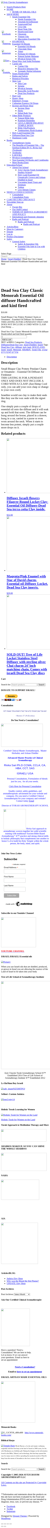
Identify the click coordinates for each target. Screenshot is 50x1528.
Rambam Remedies (26, 120)
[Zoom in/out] (2, 1523)
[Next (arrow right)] (5, 1526)
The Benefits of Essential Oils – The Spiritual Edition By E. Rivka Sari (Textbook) (28, 147)
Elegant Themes (20, 1516)
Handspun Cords (19, 138)
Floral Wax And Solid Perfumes (26, 61)
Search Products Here (16, 7)
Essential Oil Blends (21, 44)
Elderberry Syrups (20, 101)
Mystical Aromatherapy (22, 157)
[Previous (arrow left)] (2, 1526)
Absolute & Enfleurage (28, 22)
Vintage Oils (23, 36)
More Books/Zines (20, 162)
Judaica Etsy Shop (15, 1278)
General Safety (18, 241)
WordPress (6, 1518)
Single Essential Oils (21, 17)
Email (31, 801)
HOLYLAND (38, 347)
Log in (9, 234)
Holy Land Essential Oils (23, 133)
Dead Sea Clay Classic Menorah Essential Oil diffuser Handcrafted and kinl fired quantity (24, 332)
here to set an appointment (29, 1371)
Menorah (17, 349)
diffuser (18, 347)
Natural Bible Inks (26, 118)
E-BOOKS (17, 155)
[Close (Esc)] (10, 1523)
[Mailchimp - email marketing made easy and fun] (19, 906)
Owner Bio (17, 207)
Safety (9, 239)
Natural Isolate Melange (28, 56)
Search (41, 685)
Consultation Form (20, 197)
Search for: (6, 684)
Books (9, 140)
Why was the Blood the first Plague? (23, 1281)
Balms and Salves (20, 76)
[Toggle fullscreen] (5, 1523)
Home (4, 259)
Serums (21, 86)
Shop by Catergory (15, 229)
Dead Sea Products (26, 93)
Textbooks (16, 152)
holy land (27, 347)
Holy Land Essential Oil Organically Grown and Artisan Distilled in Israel (31, 177)
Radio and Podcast (20, 219)
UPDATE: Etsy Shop (16, 1283)
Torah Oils (36, 349)
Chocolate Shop (25, 49)
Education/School (14, 165)
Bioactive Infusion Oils (28, 69)
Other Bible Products (21, 115)
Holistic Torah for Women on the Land (18, 1119)
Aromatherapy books (21, 143)
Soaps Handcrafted (20, 73)
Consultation (17, 194)
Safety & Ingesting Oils (28, 244)
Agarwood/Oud (25, 24)
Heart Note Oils (25, 29)
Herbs (20, 110)
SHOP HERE (13, 14)
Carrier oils (17, 64)
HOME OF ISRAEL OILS (24, 12)
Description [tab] (12, 357)
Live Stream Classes (27, 190)
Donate (10, 231)
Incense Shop (24, 108)
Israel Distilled (14, 259)
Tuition (21, 187)
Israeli (40, 345)
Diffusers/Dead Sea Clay (23, 135)
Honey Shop (17, 98)
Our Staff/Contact (20, 209)
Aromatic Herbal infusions (29, 71)
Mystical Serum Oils (27, 59)
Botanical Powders (20, 78)
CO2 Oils (22, 27)
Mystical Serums (25, 88)
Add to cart (6, 340)
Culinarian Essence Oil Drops (25, 103)
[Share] (8, 1523)
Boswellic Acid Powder (28, 91)
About (9, 204)
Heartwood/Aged (25, 31)
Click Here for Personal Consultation (25, 786)
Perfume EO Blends (26, 54)
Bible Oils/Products (26, 128)
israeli (9, 349)
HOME (10, 9)
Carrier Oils (23, 66)
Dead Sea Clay (7, 347)
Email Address (11, 867)
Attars (20, 51)
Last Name (8, 885)
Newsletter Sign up (15, 202)
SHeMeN (26, 349)
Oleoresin (22, 34)
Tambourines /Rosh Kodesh (30, 130)
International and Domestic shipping (28, 217)
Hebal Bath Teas (25, 113)
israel (3, 349)
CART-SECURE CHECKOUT (21, 199)
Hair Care (16, 96)
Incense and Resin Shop (22, 106)
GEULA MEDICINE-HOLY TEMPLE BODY (31, 124)
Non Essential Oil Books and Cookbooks (30, 160)
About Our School (20, 167)
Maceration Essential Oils (29, 39)
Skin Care (16, 81)
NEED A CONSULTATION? (20, 192)
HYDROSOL (18, 41)
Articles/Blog (12, 227)
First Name (9, 876)
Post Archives (7, 1294)
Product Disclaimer (15, 236)
